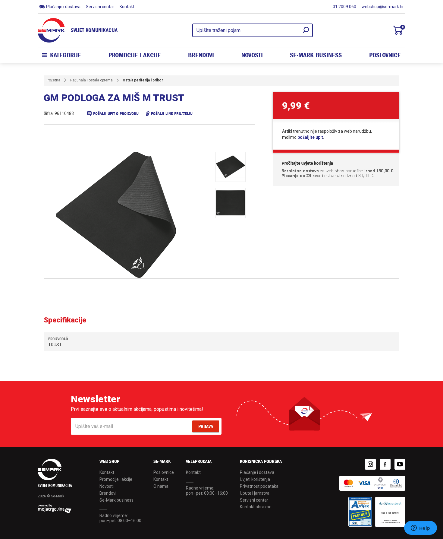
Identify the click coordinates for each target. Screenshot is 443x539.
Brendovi (201, 55)
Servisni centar (100, 7)
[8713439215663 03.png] (230, 203)
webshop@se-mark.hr (383, 7)
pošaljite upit (310, 137)
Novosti (252, 55)
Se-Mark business (116, 500)
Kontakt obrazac (255, 506)
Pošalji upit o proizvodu (116, 113)
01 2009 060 (344, 7)
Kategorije (65, 55)
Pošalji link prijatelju (172, 113)
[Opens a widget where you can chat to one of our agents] (420, 528)
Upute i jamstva (254, 493)
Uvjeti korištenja (255, 479)
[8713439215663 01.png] (131, 215)
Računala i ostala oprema (91, 80)
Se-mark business (316, 55)
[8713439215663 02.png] (230, 167)
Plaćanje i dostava (63, 7)
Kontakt (127, 7)
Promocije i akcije (134, 55)
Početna (53, 80)
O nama (160, 486)
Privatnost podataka (259, 486)
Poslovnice (385, 55)
